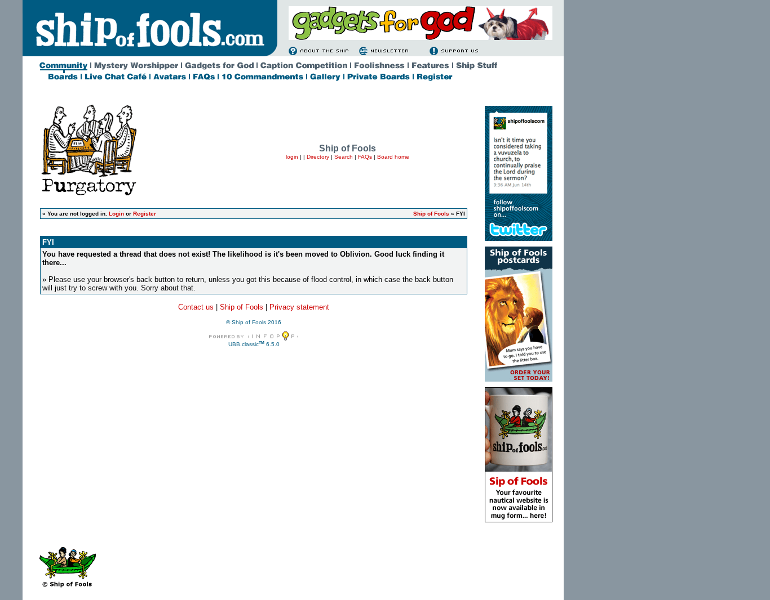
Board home (393, 157)
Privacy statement (299, 307)
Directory (318, 157)
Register (144, 214)
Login (116, 214)
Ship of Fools (431, 214)
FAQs (365, 157)
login (292, 157)
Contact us (196, 307)
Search (343, 157)
